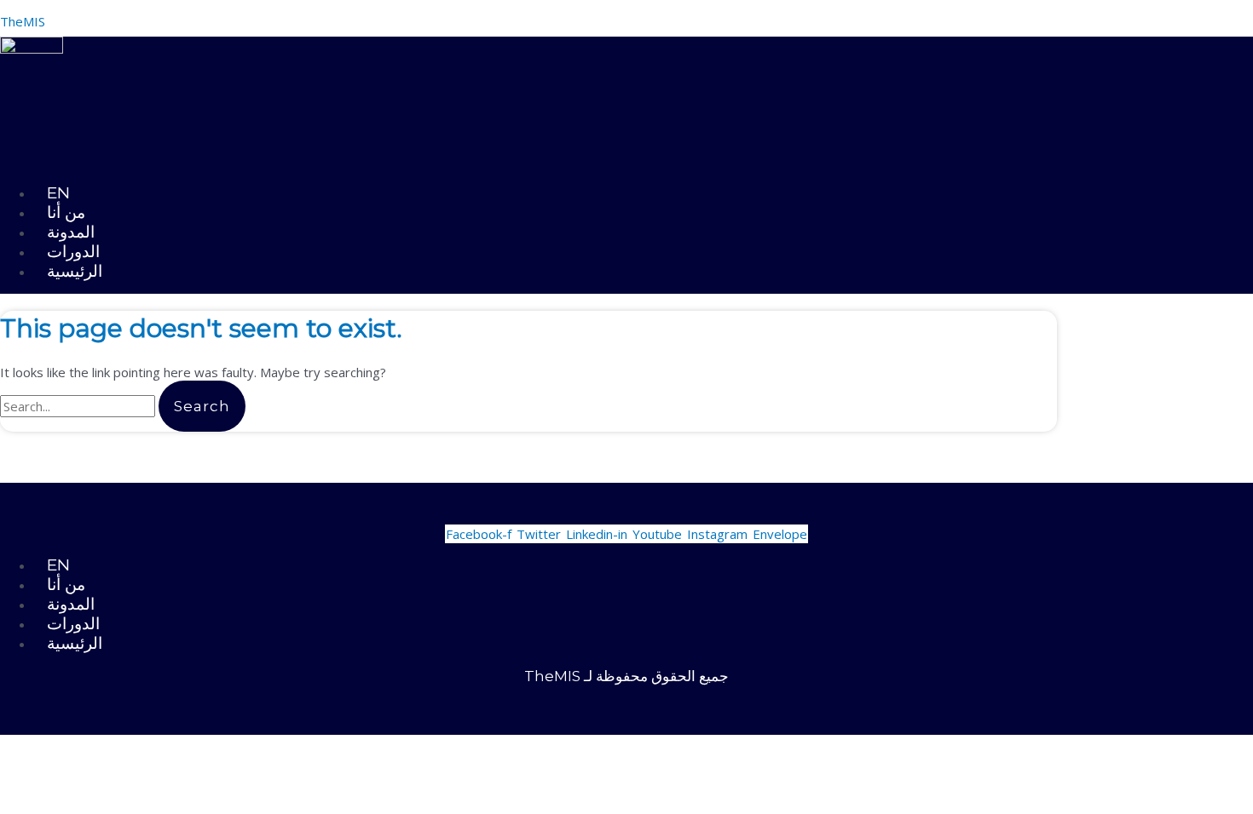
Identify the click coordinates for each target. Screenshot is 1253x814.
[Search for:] (79, 406)
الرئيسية (74, 271)
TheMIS (22, 21)
